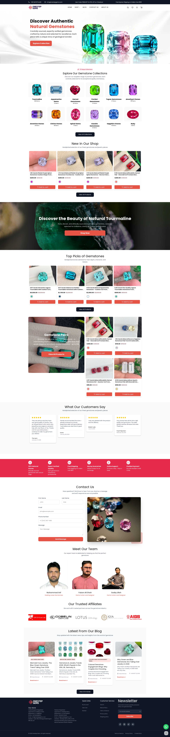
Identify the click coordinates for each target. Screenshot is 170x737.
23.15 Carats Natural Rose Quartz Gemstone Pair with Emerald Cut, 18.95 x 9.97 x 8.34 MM (126, 381)
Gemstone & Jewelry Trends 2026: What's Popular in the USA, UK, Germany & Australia (70, 666)
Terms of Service (104, 710)
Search (102, 704)
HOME (70, 7)
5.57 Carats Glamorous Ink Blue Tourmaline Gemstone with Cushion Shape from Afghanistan (70, 288)
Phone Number (43, 517)
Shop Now (85, 233)
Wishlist (84, 710)
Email (40, 507)
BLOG (85, 7)
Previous (27, 432)
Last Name (65, 498)
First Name (42, 498)
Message (41, 525)
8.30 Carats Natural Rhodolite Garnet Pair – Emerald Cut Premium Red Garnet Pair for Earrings (127, 174)
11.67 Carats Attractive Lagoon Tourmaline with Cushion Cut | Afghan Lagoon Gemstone (40, 288)
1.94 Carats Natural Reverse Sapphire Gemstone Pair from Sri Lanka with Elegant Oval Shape (127, 340)
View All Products (85, 195)
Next (143, 432)
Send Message (60, 539)
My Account (85, 704)
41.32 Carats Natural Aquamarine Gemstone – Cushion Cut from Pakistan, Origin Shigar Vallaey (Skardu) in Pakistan (97, 288)
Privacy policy (104, 713)
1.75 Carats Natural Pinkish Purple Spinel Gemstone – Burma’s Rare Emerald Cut (97, 174)
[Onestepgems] (35, 7)
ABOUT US (104, 7)
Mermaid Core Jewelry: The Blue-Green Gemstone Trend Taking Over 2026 (41, 665)
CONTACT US (93, 7)
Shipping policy (104, 716)
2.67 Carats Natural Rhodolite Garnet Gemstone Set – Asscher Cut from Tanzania (99, 381)
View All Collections (85, 134)
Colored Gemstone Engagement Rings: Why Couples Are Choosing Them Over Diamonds (97, 667)
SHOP (77, 7)
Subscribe (129, 716)
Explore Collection (41, 43)
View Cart (84, 707)
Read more (34, 680)
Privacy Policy (129, 733)
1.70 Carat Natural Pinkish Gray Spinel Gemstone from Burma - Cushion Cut (71, 174)
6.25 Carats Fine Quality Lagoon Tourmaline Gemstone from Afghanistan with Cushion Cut (125, 288)
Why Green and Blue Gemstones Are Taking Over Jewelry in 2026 (128, 661)
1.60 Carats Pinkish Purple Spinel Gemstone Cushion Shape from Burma (41, 174)
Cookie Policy (138, 733)
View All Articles (85, 692)
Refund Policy (103, 707)
